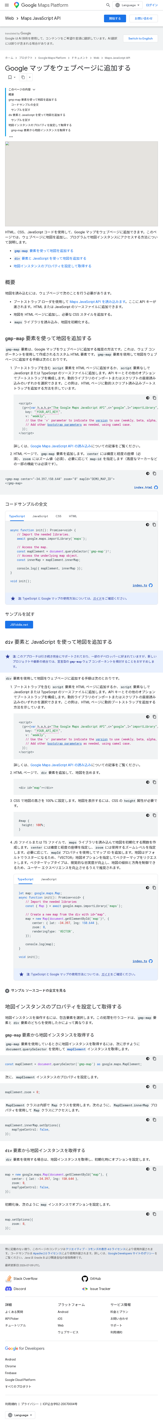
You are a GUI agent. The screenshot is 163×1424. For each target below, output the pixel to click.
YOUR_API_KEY (47, 412)
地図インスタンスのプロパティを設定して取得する (52, 266)
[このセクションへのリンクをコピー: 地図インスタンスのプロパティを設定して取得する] (126, 1007)
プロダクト (26, 57)
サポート (116, 1325)
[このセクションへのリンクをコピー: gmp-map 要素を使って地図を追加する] (96, 338)
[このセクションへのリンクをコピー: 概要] (19, 282)
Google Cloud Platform (20, 1380)
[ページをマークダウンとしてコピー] (23, 77)
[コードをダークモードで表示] (147, 397)
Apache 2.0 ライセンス (47, 1253)
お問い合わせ (144, 18)
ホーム (9, 57)
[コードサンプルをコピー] (154, 397)
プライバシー (30, 1404)
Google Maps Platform (52, 57)
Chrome (10, 1366)
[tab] (17, 516)
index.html (143, 487)
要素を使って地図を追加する (43, 251)
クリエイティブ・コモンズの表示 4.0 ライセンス (95, 1249)
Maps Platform (53, 5)
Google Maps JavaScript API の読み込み (61, 446)
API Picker (12, 1318)
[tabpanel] (81, 562)
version (102, 420)
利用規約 (116, 1332)
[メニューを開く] (7, 5)
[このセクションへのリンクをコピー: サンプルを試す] (40, 614)
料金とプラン (119, 1312)
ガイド (97, 598)
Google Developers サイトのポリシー (131, 1253)
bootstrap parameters (65, 425)
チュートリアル (15, 1325)
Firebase (11, 1373)
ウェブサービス (68, 1332)
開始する (115, 18)
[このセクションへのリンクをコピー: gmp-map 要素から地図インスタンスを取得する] (98, 1035)
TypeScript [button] (17, 516)
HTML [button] (73, 516)
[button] (81, 990)
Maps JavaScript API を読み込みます (97, 302)
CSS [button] (58, 516)
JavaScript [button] (40, 516)
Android (63, 1312)
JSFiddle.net (19, 625)
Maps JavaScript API (40, 18)
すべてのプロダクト (18, 1386)
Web (9, 18)
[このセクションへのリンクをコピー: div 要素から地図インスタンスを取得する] (89, 1151)
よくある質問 (14, 1312)
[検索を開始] (108, 5)
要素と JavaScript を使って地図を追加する (50, 258)
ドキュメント (80, 57)
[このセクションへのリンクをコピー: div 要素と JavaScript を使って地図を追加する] (116, 642)
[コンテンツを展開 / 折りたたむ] (34, 89)
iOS (60, 1318)
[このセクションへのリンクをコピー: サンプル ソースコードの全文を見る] (70, 990)
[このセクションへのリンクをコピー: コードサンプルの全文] (51, 504)
